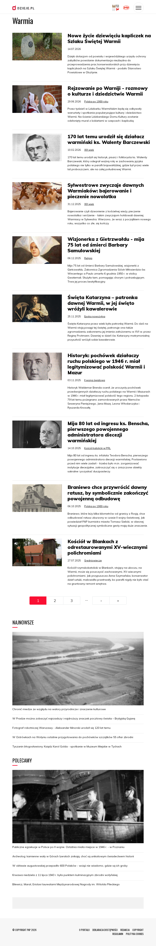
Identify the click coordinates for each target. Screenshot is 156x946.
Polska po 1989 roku (96, 101)
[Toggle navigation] (138, 7)
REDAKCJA (125, 930)
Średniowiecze (93, 560)
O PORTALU (84, 930)
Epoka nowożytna (94, 316)
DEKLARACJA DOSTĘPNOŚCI (105, 930)
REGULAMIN (117, 934)
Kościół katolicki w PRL (97, 448)
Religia (88, 258)
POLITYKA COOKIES (135, 934)
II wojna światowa (94, 380)
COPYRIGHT (138, 930)
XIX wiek (89, 149)
